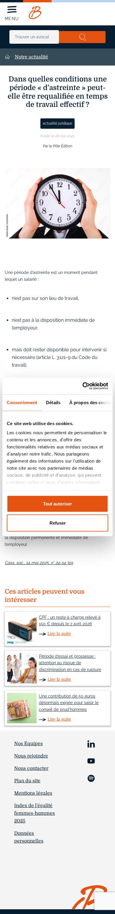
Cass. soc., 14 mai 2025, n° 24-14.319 (39, 562)
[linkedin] (91, 743)
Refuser (58, 522)
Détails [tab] (53, 402)
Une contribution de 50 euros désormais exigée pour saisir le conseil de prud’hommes (68, 703)
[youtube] (91, 760)
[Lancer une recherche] (82, 37)
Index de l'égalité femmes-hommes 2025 (34, 813)
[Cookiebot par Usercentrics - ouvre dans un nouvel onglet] (82, 386)
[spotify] (91, 778)
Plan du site (27, 781)
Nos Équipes (28, 743)
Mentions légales (33, 793)
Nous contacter (31, 768)
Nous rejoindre (31, 756)
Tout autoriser (57, 503)
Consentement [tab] (22, 402)
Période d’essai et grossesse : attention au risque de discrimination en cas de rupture (70, 663)
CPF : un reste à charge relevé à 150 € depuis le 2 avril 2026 (70, 620)
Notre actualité (31, 57)
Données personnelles (28, 837)
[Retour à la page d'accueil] (35, 12)
